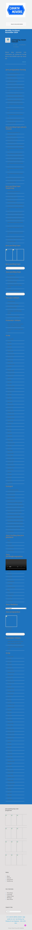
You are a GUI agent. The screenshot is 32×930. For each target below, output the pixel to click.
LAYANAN (10, 584)
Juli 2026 (9, 342)
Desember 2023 (11, 370)
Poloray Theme (11, 928)
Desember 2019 (11, 459)
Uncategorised (10, 122)
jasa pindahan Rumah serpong (14, 119)
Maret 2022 (10, 402)
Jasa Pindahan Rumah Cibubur (14, 100)
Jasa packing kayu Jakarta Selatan (15, 97)
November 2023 (11, 374)
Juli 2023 (9, 380)
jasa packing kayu (22, 44)
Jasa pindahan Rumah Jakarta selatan (15, 109)
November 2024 (11, 364)
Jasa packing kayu (11, 275)
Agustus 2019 (10, 469)
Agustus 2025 (10, 358)
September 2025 (11, 354)
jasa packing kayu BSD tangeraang (15, 86)
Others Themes (10, 899)
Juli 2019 (9, 472)
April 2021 (10, 434)
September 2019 (11, 466)
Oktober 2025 (10, 351)
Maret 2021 (10, 437)
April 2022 (10, 399)
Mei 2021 (10, 431)
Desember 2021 (11, 412)
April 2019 (10, 482)
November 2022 (11, 386)
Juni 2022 (10, 393)
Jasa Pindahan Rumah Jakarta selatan (15, 103)
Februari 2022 (10, 405)
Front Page (10, 597)
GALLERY (10, 578)
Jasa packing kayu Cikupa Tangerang (15, 89)
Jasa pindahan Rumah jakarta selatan (15, 114)
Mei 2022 (10, 396)
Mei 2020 (10, 447)
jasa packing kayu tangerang (13, 290)
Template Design (10, 896)
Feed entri (10, 544)
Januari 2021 (10, 440)
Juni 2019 (10, 475)
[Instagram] (25, 925)
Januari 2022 (10, 409)
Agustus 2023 (10, 377)
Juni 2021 (10, 428)
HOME (9, 571)
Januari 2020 (10, 456)
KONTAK (10, 574)
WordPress (22, 928)
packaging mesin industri (19, 41)
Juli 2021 (9, 424)
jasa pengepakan (11, 581)
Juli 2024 (9, 367)
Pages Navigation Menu (17, 24)
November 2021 (11, 415)
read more (24, 61)
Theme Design (10, 892)
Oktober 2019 (10, 463)
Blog (9, 590)
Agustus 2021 (10, 421)
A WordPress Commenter (13, 329)
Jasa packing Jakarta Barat (13, 73)
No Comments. (16, 46)
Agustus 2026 (10, 339)
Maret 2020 (10, 450)
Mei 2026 (10, 345)
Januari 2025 (10, 361)
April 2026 (10, 348)
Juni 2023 (10, 383)
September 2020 (11, 444)
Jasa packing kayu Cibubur (13, 278)
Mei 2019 (10, 478)
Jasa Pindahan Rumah (12, 281)
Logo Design (9, 894)
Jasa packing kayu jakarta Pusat (14, 94)
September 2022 (11, 389)
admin (16, 44)
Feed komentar (11, 547)
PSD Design (9, 897)
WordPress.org (11, 550)
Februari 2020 (10, 453)
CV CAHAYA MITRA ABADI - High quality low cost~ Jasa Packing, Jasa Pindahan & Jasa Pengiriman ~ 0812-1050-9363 (16, 920)
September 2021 (11, 418)
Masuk (9, 540)
